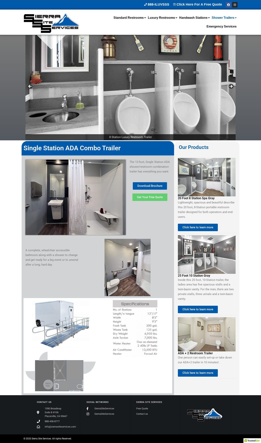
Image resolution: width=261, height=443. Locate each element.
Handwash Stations (193, 17)
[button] (130, 17)
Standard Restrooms (128, 17)
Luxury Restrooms (161, 17)
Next (231, 86)
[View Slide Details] (130, 87)
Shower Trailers (223, 17)
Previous (30, 86)
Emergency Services (222, 26)
